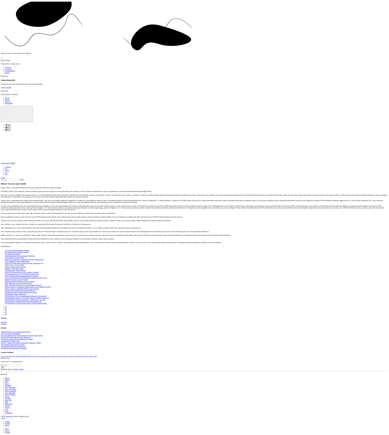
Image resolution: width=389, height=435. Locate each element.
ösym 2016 (77, 356)
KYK (7, 411)
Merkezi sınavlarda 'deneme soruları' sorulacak (20, 281)
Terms (7, 429)
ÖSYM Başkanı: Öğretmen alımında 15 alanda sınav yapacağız (25, 300)
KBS (6, 402)
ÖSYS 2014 (31, 356)
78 (5, 312)
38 (5, 309)
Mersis (7, 378)
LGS (6, 409)
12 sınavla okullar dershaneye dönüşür (17, 250)
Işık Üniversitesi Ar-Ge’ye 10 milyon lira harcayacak (22, 274)
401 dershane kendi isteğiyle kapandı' (17, 252)
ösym (2, 356)
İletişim (7, 73)
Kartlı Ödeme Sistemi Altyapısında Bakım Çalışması (21, 276)
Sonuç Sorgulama (10, 389)
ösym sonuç (43, 356)
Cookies (7, 432)
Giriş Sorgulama (10, 393)
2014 (17, 356)
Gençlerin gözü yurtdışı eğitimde (15, 270)
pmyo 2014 (50, 356)
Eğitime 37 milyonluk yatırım (14, 269)
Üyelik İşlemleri (10, 71)
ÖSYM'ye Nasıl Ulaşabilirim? (10, 334)
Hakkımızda (9, 103)
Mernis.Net (9, 416)
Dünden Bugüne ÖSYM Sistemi (15, 267)
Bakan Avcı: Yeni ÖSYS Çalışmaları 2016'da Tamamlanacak (24, 259)
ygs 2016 (58, 356)
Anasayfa (8, 67)
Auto (8, 130)
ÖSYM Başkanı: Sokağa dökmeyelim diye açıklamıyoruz (23, 301)
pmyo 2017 (85, 356)
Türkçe (7, 425)
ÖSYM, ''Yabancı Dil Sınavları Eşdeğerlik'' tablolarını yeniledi (21, 343)
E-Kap (7, 396)
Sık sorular (8, 69)
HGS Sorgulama (10, 395)
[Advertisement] (194, 147)
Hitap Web (8, 400)
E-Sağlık (7, 398)
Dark (8, 127)
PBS (6, 382)
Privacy (7, 430)
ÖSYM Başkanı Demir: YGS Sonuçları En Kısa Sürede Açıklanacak (27, 298)
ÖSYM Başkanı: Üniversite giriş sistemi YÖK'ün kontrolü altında (26, 303)
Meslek (7, 380)
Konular (3, 324)
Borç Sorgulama (10, 387)
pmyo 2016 (93, 356)
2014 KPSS (23, 356)
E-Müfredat (8, 413)
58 (5, 310)
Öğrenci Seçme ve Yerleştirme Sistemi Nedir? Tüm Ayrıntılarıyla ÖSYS (28, 287)
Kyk (6, 174)
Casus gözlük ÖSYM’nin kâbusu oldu (17, 261)
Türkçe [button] (3, 418)
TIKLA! (28, 53)
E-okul (7, 170)
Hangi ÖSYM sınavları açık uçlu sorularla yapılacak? (22, 272)
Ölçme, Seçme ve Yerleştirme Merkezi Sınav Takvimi (22, 289)
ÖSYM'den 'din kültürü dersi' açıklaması (14, 348)
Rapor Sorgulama (10, 391)
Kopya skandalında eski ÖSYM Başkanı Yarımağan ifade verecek (26, 278)
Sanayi (7, 384)
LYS (37, 356)
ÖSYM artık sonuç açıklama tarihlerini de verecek (21, 292)
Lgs (6, 172)
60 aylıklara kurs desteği (12, 254)
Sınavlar (7, 405)
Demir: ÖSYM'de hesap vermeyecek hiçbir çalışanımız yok (24, 263)
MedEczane (8, 404)
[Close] (1, 57)
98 (5, 314)
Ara (22, 179)
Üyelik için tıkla (6, 87)
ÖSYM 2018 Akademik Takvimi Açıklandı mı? (20, 290)
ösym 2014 (8, 356)
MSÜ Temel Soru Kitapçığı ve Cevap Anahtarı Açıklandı (23, 285)
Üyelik (7, 98)
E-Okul (7, 407)
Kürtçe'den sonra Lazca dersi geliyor (16, 279)
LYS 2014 (64, 356)
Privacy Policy (19, 369)
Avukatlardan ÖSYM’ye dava (14, 258)
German (7, 423)
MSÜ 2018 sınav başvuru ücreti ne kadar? (18, 283)
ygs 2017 (71, 356)
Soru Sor (8, 101)
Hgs (6, 169)
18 (5, 307)
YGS (13, 356)
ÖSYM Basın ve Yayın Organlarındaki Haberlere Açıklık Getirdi (25, 296)
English (7, 422)
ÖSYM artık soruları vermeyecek (15, 294)
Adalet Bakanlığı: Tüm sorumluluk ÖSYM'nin (20, 256)
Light (8, 125)
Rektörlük (8, 385)
